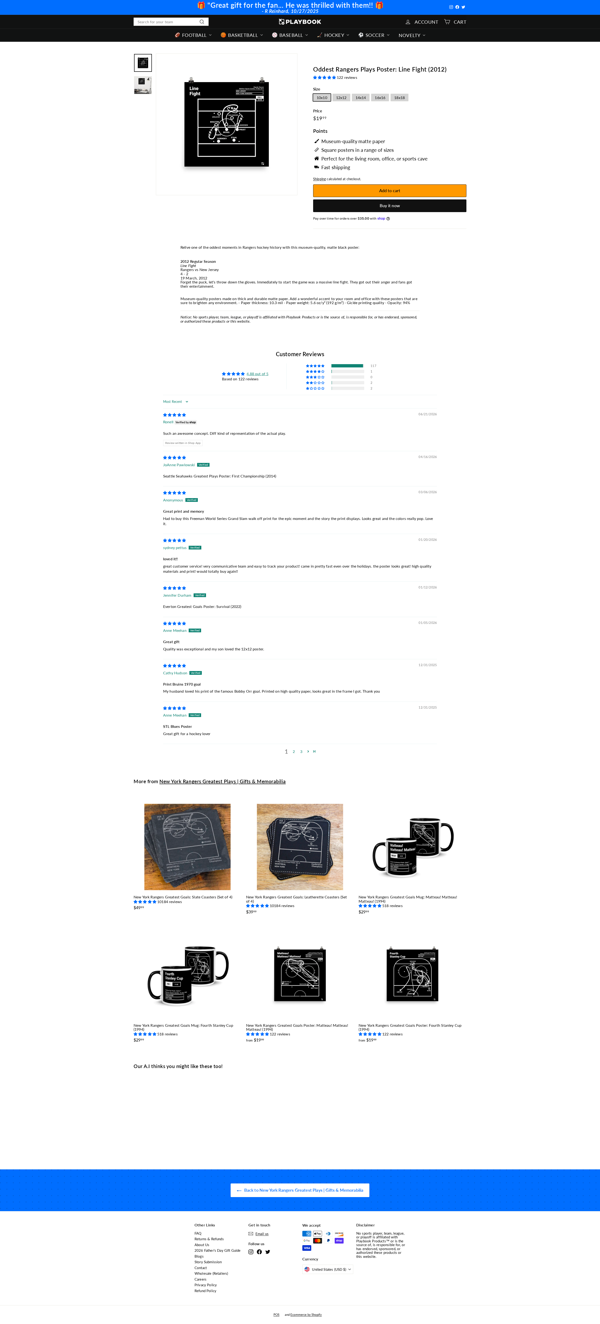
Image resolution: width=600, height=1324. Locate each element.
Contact (201, 1268)
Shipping (319, 179)
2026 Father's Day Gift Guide (217, 1250)
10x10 (322, 97)
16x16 (380, 97)
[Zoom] (226, 124)
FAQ (198, 1233)
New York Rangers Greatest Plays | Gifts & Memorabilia (222, 781)
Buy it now (390, 205)
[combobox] (171, 22)
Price (317, 111)
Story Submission (208, 1262)
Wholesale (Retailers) (211, 1273)
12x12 (341, 97)
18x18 (399, 97)
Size (316, 89)
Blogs (199, 1256)
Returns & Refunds (209, 1239)
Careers (200, 1279)
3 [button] (301, 751)
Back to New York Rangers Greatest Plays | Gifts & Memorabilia (303, 1190)
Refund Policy (205, 1291)
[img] (174, 414)
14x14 (361, 97)
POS (276, 1314)
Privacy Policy (206, 1285)
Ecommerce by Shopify (306, 1314)
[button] (325, 77)
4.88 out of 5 (257, 373)
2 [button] (294, 751)
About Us (202, 1245)
